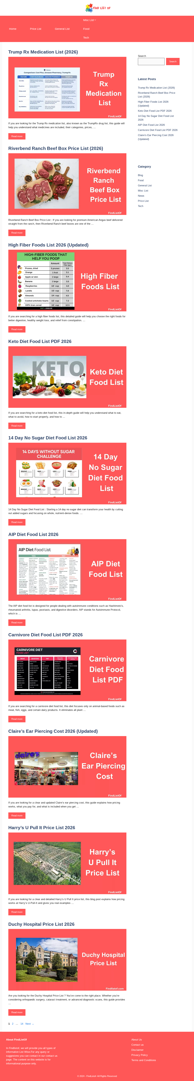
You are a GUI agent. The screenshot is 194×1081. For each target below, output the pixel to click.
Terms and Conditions (143, 1060)
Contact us (137, 1044)
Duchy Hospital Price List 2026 (41, 924)
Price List (35, 28)
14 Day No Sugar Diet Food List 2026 (47, 437)
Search (142, 56)
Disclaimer (137, 1050)
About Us (136, 1039)
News (141, 195)
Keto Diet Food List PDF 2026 (40, 341)
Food (86, 28)
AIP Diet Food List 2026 (33, 534)
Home (12, 28)
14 (22, 1023)
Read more (16, 136)
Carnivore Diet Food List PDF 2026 (45, 634)
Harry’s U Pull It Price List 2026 (41, 827)
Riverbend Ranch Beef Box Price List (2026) (55, 148)
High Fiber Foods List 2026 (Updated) (48, 244)
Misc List (88, 20)
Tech (86, 37)
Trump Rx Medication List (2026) (43, 51)
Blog (140, 175)
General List (62, 28)
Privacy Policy (139, 1055)
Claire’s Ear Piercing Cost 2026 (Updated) (53, 731)
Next (29, 1023)
